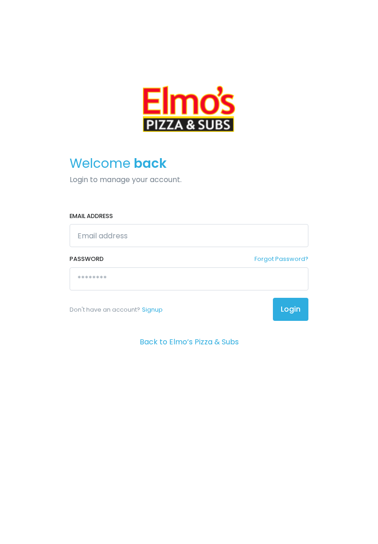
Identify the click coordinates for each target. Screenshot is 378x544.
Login (291, 309)
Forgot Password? (281, 259)
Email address (91, 216)
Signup (152, 309)
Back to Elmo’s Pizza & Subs (189, 342)
